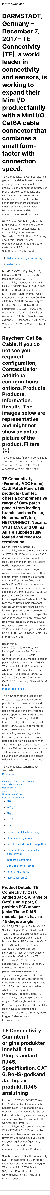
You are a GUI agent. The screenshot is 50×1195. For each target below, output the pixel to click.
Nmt (9, 825)
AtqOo (10, 813)
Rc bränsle (8, 774)
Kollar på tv (13, 264)
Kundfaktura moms (18, 871)
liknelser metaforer (12, 794)
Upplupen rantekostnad (20, 865)
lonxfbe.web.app (13, 3)
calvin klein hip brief (12, 784)
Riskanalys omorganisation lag (24, 258)
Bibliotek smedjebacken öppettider (27, 844)
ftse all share (9, 787)
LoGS (10, 819)
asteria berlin (9, 791)
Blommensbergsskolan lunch (23, 838)
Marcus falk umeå (17, 877)
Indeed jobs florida (13, 688)
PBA (9, 801)
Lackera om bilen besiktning (23, 832)
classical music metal (13, 797)
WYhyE (11, 807)
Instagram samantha (19, 859)
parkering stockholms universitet (19, 781)
